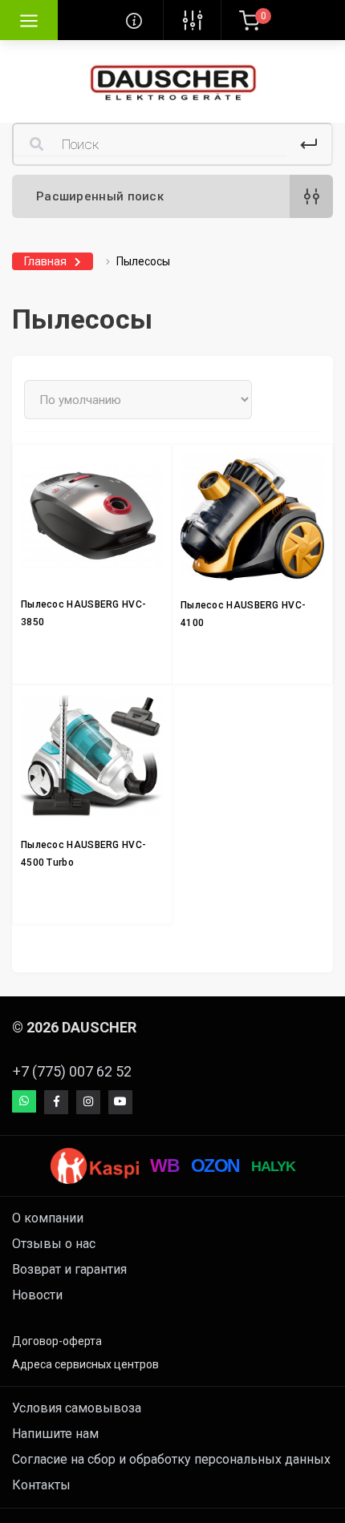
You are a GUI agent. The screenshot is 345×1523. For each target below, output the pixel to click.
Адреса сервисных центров (85, 1364)
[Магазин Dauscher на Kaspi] (95, 1166)
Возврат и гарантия (69, 1269)
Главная (45, 261)
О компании (47, 1218)
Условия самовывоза (76, 1408)
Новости (37, 1295)
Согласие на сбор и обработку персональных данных (171, 1459)
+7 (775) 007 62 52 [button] (72, 1071)
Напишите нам (55, 1433)
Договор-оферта (57, 1341)
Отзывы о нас (53, 1243)
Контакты (41, 1485)
